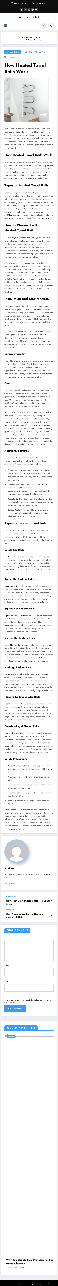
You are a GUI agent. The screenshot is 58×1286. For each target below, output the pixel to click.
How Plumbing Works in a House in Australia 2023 (25, 916)
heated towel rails (44, 141)
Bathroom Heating (13, 52)
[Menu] (5, 25)
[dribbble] (29, 9)
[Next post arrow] (51, 915)
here (47, 218)
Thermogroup (14, 215)
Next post (10, 910)
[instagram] (32, 9)
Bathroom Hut (28, 17)
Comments (8, 938)
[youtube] (36, 9)
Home (8, 1284)
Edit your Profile (43, 874)
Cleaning (37, 1036)
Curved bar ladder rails (14, 645)
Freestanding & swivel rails (15, 733)
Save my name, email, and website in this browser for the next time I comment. (27, 1001)
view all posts (9, 884)
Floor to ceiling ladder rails (16, 703)
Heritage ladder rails (13, 674)
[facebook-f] (21, 9)
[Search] (44, 25)
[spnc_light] (51, 26)
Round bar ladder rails (14, 586)
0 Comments (12, 57)
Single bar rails (11, 556)
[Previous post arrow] (51, 900)
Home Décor (18, 1284)
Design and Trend (43, 1284)
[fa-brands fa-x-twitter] (25, 9)
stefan (30, 52)
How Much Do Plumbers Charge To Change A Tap (29, 902)
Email (6, 981)
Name (6, 965)
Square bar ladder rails (14, 615)
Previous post (11, 896)
